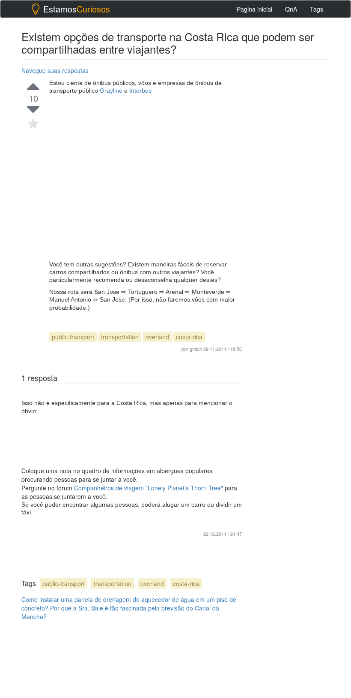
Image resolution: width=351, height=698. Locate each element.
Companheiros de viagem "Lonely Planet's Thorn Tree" (149, 487)
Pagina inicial (254, 9)
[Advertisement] (145, 177)
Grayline (112, 90)
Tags (316, 9)
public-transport (73, 336)
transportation (120, 336)
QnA (291, 9)
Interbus (140, 90)
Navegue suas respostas (55, 70)
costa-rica (189, 336)
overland (157, 336)
